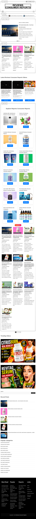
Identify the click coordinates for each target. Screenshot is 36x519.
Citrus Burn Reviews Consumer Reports (15, 424)
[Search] (33, 11)
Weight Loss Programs (6, 315)
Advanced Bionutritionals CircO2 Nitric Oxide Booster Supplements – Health (12, 15)
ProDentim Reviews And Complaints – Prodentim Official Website (7, 292)
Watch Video (6, 100)
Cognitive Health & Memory (29, 289)
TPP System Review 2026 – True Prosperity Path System (6, 56)
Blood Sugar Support (4, 446)
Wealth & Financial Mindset (24, 22)
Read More (20, 38)
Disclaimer (29, 489)
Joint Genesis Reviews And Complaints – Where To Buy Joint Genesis (18, 292)
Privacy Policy (29, 491)
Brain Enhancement (27, 262)
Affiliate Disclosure (30, 493)
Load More (18, 225)
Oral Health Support (4, 464)
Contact (28, 498)
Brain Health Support (4, 450)
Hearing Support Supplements (6, 456)
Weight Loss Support (5, 262)
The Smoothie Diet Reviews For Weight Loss (5, 496)
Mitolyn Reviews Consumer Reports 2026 (15, 408)
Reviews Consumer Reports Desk (25, 28)
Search (2, 391)
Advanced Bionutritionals (17, 262)
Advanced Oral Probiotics (6, 289)
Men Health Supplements (5, 462)
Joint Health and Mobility (17, 289)
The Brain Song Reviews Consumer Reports (5, 500)
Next (20, 332)
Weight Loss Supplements (5, 470)
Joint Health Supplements (5, 460)
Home (28, 485)
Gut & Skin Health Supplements (6, 454)
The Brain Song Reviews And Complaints (4, 504)
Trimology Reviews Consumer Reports (14, 416)
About (28, 487)
